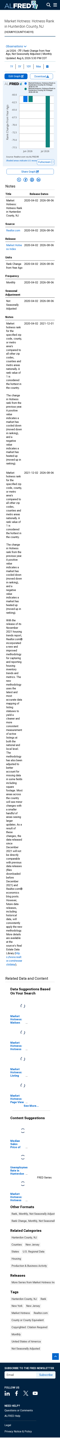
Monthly (16, 1334)
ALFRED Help (12, 1415)
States (15, 1251)
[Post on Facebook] (26, 180)
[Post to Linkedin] (38, 180)
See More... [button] (31, 1105)
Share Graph (28, 171)
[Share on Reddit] (32, 180)
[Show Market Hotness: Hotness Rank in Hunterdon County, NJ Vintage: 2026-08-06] (42, 90)
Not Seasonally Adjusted (26, 1348)
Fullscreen (44, 162)
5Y (19, 66)
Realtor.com (13, 230)
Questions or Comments (18, 1410)
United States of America (26, 1341)
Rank (43, 1299)
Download (40, 76)
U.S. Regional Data (33, 1251)
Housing (16, 1258)
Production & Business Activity (29, 1265)
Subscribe (46, 1375)
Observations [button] (15, 46)
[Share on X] (19, 180)
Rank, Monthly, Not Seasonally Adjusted (35, 1213)
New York (17, 1305)
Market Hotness (21, 1313)
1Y (11, 66)
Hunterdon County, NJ (24, 1237)
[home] (21, 5)
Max (38, 66)
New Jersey (32, 1244)
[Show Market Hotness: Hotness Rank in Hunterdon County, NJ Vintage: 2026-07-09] (42, 85)
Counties (17, 1244)
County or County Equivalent (28, 1320)
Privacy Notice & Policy (18, 1431)
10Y (28, 66)
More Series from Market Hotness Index (35, 1282)
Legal (7, 1425)
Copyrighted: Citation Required (29, 1327)
